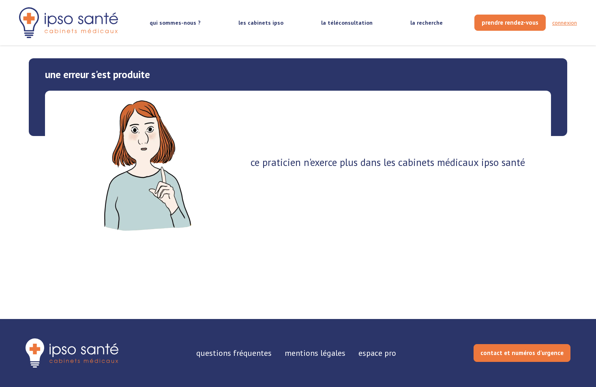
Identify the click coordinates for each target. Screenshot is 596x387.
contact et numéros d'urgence (522, 353)
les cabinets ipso (260, 22)
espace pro (377, 353)
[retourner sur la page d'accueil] (72, 353)
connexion (564, 22)
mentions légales (315, 353)
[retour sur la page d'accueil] (68, 22)
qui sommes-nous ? (175, 22)
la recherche (426, 22)
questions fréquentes (234, 353)
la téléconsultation (347, 22)
